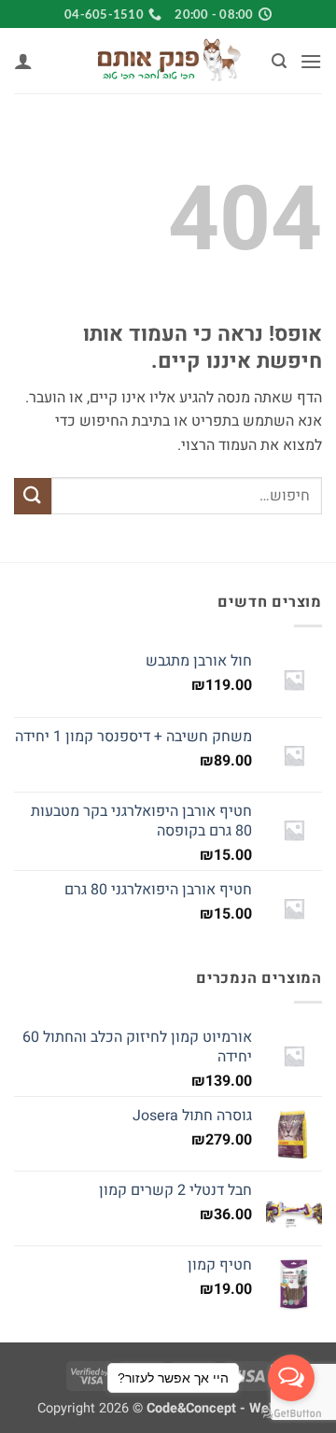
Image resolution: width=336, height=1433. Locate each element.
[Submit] (32, 496)
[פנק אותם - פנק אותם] (168, 61)
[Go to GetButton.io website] (291, 1414)
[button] (311, 61)
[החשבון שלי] (23, 60)
